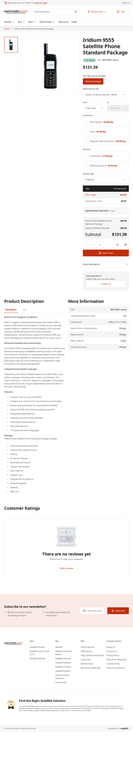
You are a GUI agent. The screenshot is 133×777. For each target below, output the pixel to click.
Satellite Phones (37, 647)
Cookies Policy (113, 663)
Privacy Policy (112, 655)
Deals (74, 21)
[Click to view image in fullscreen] (50, 66)
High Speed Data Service (92, 655)
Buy (20, 21)
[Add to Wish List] (117, 244)
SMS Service (86, 651)
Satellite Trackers (63, 666)
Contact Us (125, 3)
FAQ (24, 309)
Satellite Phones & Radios (63, 653)
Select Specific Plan (91, 89)
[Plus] (99, 244)
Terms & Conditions (115, 667)
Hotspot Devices (63, 662)
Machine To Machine (90, 667)
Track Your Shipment (116, 659)
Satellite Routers (63, 671)
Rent (30, 21)
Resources (63, 21)
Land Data (85, 659)
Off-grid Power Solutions (62, 677)
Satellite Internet (37, 658)
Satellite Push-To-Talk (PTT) (39, 653)
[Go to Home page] (16, 11)
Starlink (7, 21)
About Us (110, 647)
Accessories (60, 682)
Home (6, 29)
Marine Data (86, 663)
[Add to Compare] (125, 244)
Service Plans (45, 21)
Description (11, 309)
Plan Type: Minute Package (94, 76)
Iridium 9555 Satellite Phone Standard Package (34, 29)
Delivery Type (88, 174)
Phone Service (87, 647)
